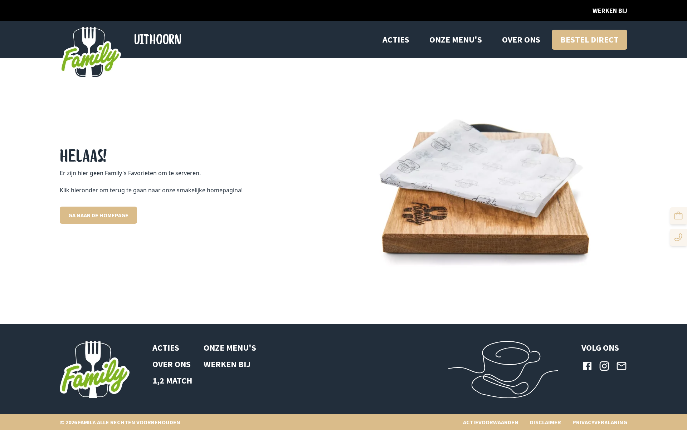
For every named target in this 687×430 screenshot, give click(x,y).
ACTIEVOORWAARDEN (490, 422)
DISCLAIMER (545, 422)
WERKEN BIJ (227, 364)
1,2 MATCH (172, 380)
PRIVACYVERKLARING (599, 422)
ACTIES (396, 39)
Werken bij (610, 10)
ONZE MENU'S (455, 39)
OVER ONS (521, 39)
